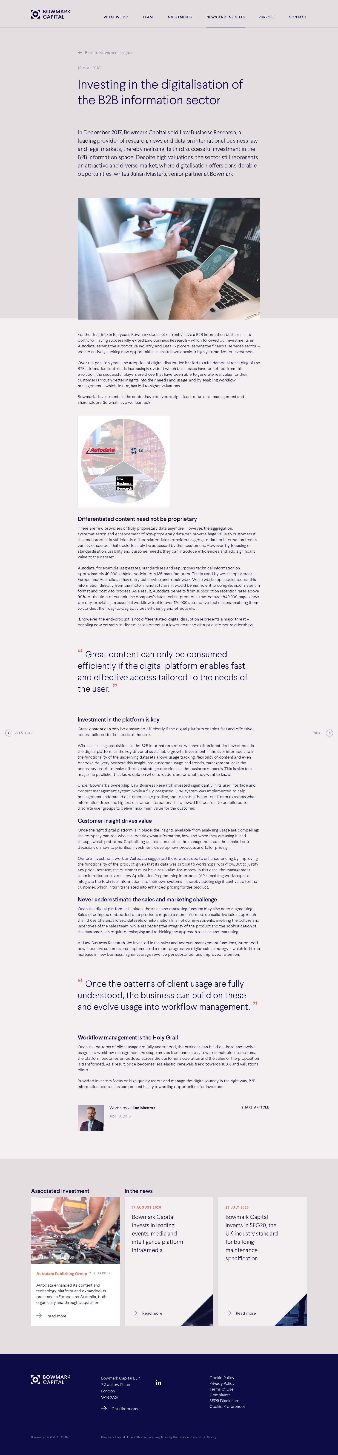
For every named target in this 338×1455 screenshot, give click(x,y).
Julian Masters (141, 1107)
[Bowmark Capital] (51, 14)
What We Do (116, 17)
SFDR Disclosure (224, 1400)
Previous (24, 733)
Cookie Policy (221, 1377)
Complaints (219, 1394)
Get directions (125, 1408)
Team (147, 17)
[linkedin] (158, 1382)
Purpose (267, 17)
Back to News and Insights (108, 52)
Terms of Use (221, 1388)
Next (318, 733)
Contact (298, 17)
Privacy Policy (222, 1383)
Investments (179, 17)
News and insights (225, 17)
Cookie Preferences (227, 1406)
